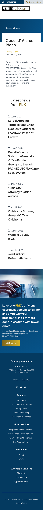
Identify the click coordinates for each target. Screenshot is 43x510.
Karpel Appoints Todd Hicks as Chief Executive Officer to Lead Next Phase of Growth (21, 129)
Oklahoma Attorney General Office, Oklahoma (21, 215)
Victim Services (21, 424)
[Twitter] (25, 387)
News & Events (12, 52)
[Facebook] (21, 387)
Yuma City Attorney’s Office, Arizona (20, 192)
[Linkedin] (17, 387)
